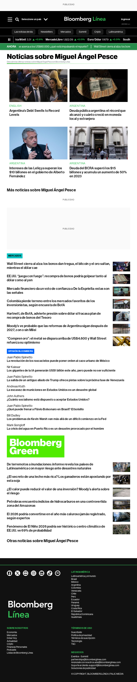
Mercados (12, 635)
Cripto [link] (97, 31)
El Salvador (76, 611)
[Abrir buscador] (17, 19)
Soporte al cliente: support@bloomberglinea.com (95, 665)
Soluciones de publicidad (83, 668)
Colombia (76, 587)
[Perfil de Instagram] (33, 573)
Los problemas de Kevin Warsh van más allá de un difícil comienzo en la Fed (56, 419)
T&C (73, 644)
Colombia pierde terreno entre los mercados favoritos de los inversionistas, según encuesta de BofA (51, 303)
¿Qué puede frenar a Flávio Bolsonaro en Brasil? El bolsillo (45, 409)
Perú (73, 596)
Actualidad (12, 641)
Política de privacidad (81, 635)
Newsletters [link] (47, 31)
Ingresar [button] (125, 19)
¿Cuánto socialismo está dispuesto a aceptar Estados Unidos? (48, 399)
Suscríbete (76, 632)
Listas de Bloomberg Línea (20, 652)
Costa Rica (76, 608)
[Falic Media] (125, 24)
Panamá (75, 602)
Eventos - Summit (79, 656)
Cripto (10, 644)
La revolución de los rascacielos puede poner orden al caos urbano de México (58, 361)
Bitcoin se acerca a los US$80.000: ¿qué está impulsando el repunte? (42, 46)
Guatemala (76, 617)
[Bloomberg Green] (68, 446)
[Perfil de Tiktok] (49, 573)
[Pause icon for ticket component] (9, 40)
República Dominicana (82, 614)
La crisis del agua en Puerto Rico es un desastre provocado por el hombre (55, 428)
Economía (12, 632)
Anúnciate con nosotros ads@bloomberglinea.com (96, 662)
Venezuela (76, 590)
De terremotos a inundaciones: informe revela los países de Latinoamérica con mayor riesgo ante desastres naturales (50, 466)
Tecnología (76, 641)
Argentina (76, 585)
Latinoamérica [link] (116, 31)
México (75, 582)
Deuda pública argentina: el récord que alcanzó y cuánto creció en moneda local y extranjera (98, 115)
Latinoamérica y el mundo (83, 576)
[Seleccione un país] (46, 19)
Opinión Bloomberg (20, 351)
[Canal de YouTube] (25, 573)
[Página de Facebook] (9, 573)
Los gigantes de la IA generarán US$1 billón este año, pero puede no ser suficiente (61, 370)
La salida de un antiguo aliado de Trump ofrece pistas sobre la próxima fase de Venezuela (65, 380)
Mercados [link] (66, 31)
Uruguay (75, 605)
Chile (73, 593)
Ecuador (75, 599)
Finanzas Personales (17, 647)
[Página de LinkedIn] (41, 573)
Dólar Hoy (12, 638)
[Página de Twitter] (17, 573)
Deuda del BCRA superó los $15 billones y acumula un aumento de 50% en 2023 (98, 172)
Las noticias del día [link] (23, 31)
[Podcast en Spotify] (57, 573)
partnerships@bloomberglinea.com (88, 659)
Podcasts (11, 649)
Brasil (74, 579)
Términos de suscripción (83, 638)
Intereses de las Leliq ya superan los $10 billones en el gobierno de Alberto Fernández (36, 172)
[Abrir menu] (10, 19)
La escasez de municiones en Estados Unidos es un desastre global (51, 390)
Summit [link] (82, 31)
